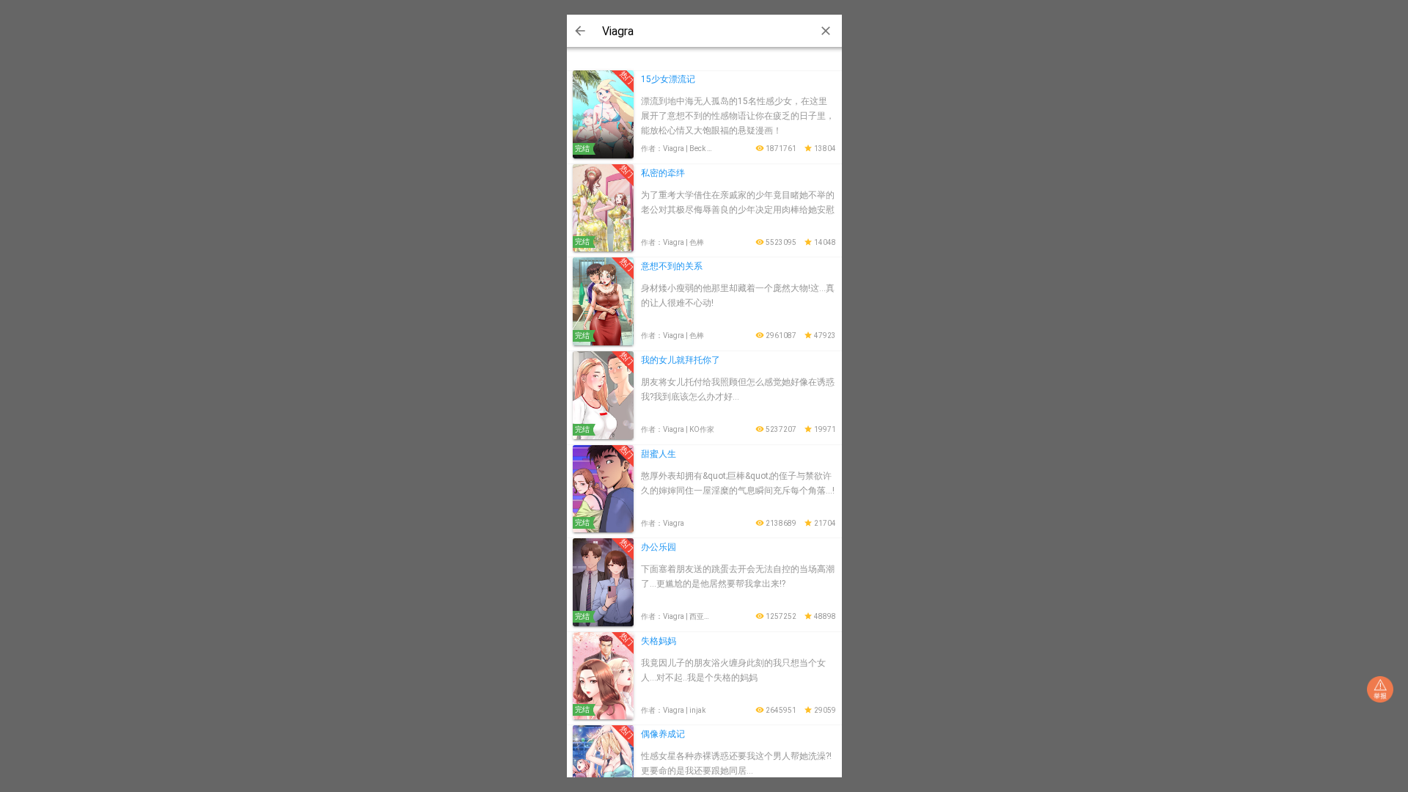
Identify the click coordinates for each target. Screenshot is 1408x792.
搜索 (580, 31)
